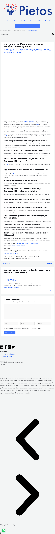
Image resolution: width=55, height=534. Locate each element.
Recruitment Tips (39, 50)
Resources (45, 50)
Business (26, 49)
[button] (27, 439)
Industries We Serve (49, 20)
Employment (6, 50)
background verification (28, 121)
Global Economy (13, 50)
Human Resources (22, 50)
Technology (9, 52)
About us (9, 20)
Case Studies (32, 49)
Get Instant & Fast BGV (35, 20)
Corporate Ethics (39, 49)
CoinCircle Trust (11, 279)
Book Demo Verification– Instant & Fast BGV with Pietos (23, 34)
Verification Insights (17, 52)
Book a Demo (24, 20)
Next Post (50, 263)
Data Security (47, 49)
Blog (22, 49)
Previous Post (6, 263)
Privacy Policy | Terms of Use (6, 528)
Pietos (37, 124)
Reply (50, 290)
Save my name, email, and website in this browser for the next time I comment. (23, 328)
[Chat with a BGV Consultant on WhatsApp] (3, 531)
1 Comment (6, 49)
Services (16, 20)
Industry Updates (31, 50)
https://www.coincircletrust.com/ (11, 287)
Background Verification (15, 49)
